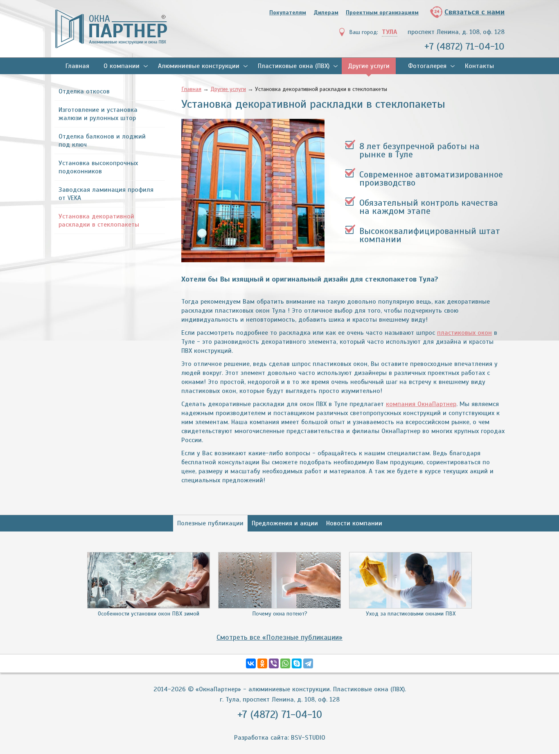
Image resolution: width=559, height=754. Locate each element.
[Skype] (297, 663)
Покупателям (287, 12)
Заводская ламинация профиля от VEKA (106, 194)
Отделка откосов (84, 91)
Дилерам (325, 12)
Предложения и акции (285, 523)
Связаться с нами (474, 11)
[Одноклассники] (262, 663)
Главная (77, 66)
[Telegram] (308, 663)
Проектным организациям (382, 12)
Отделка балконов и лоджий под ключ (102, 140)
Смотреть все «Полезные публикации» (279, 637)
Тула (389, 32)
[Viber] (274, 663)
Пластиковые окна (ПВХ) (293, 66)
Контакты (479, 66)
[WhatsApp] (285, 663)
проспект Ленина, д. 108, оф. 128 (456, 32)
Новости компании (354, 523)
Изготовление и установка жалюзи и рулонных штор (98, 114)
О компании (122, 66)
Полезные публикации (210, 523)
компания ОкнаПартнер (421, 404)
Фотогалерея (427, 66)
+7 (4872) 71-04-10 (464, 46)
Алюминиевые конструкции (198, 66)
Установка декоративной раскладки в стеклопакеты (99, 220)
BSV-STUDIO (308, 738)
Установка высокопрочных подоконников (98, 167)
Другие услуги (369, 66)
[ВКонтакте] (251, 663)
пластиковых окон (464, 333)
